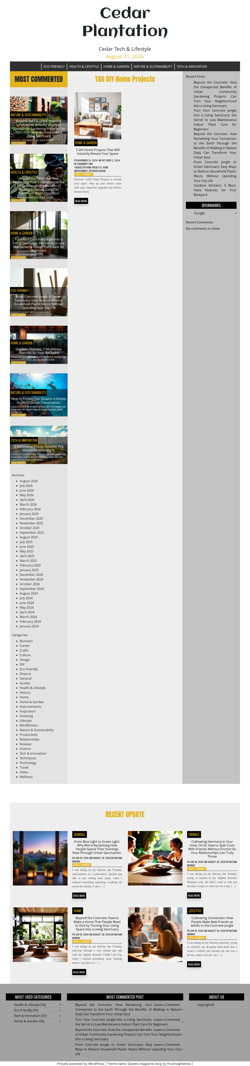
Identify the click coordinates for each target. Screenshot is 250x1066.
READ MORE (81, 201)
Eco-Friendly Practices (47, 409)
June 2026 (27, 490)
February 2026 (30, 509)
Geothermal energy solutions (50, 457)
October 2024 (30, 584)
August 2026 (29, 481)
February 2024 (30, 621)
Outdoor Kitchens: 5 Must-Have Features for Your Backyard (39, 351)
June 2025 (27, 546)
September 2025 (32, 532)
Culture (25, 655)
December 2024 (31, 575)
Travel (24, 767)
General (25, 678)
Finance (25, 674)
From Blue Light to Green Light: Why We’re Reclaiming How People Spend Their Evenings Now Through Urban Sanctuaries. (97, 847)
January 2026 (29, 514)
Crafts (24, 650)
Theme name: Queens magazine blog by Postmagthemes (149, 1064)
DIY (22, 664)
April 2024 (27, 612)
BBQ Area (36, 359)
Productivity (29, 735)
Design (25, 660)
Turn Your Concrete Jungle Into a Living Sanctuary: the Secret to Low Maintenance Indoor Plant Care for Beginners (38, 245)
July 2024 (26, 598)
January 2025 (29, 570)
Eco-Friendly (54, 66)
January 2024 (29, 626)
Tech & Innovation (192, 66)
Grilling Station (47, 359)
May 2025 (27, 551)
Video (24, 772)
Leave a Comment (18, 142)
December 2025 (31, 518)
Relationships (30, 739)
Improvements (30, 706)
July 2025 (26, 542)
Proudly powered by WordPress (80, 1064)
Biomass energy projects (27, 457)
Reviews (25, 744)
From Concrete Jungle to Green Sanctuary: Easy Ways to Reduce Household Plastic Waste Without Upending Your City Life (38, 302)
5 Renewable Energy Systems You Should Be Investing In (38, 448)
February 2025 (30, 565)
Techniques (28, 758)
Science (25, 749)
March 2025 (28, 560)
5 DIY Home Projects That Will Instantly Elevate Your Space (98, 152)
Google (199, 213)
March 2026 (28, 504)
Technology (28, 763)
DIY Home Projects (92, 167)
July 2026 (26, 486)
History (25, 692)
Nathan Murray (43, 312)
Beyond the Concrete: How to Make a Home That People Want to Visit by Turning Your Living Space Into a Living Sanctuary (97, 923)
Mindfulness (29, 725)
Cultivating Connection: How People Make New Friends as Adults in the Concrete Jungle (212, 921)
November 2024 (31, 579)
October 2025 (30, 528)
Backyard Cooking (24, 359)
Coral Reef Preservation (27, 409)
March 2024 (28, 617)
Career (25, 646)
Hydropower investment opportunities (27, 459)
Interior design (97, 170)
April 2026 (27, 500)
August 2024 (29, 593)
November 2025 (31, 523)
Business (26, 641)
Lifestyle (26, 720)
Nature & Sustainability (153, 66)
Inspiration (28, 711)
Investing (26, 716)
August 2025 (29, 537)
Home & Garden (116, 66)
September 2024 (32, 589)
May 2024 (27, 607)
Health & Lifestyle (84, 66)
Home (24, 697)
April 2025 (27, 556)
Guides (25, 683)
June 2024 (27, 603)
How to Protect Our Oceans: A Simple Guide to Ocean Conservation (38, 401)
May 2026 (27, 495)
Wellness (26, 777)
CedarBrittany (60, 357)
